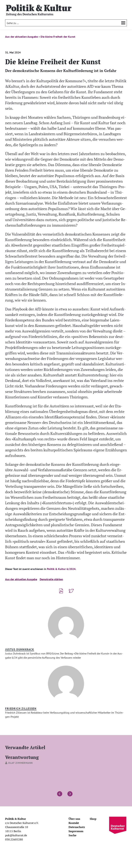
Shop (93, 819)
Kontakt (74, 823)
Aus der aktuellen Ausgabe (21, 579)
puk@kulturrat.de (16, 835)
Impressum (76, 831)
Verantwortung (22, 757)
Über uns (74, 819)
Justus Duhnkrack (19, 649)
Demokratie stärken (51, 579)
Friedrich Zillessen (20, 708)
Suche (72, 835)
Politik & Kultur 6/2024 (61, 569)
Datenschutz (77, 827)
